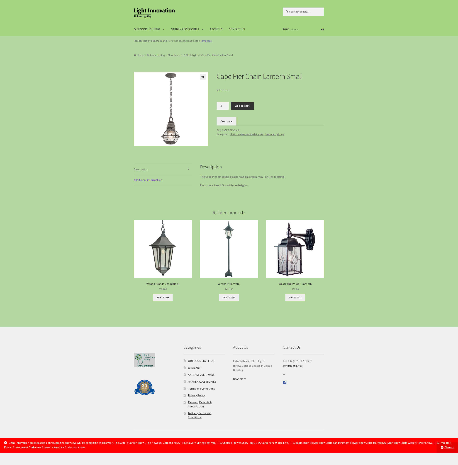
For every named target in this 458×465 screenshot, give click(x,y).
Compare (226, 121)
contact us (206, 40)
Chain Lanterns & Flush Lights (183, 55)
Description (141, 169)
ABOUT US (216, 29)
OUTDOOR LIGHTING (147, 29)
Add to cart (242, 105)
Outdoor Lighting (156, 55)
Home (141, 55)
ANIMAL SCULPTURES (201, 374)
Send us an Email (293, 365)
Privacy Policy (196, 395)
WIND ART (194, 368)
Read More (239, 379)
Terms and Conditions (201, 388)
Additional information (148, 180)
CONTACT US (237, 29)
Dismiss (449, 447)
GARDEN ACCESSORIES (185, 29)
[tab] (163, 169)
